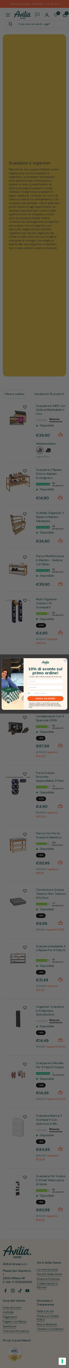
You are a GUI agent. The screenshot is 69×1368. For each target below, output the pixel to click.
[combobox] (31, 693)
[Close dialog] (65, 660)
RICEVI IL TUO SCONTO (45, 699)
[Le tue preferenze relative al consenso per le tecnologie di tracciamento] (62, 1361)
